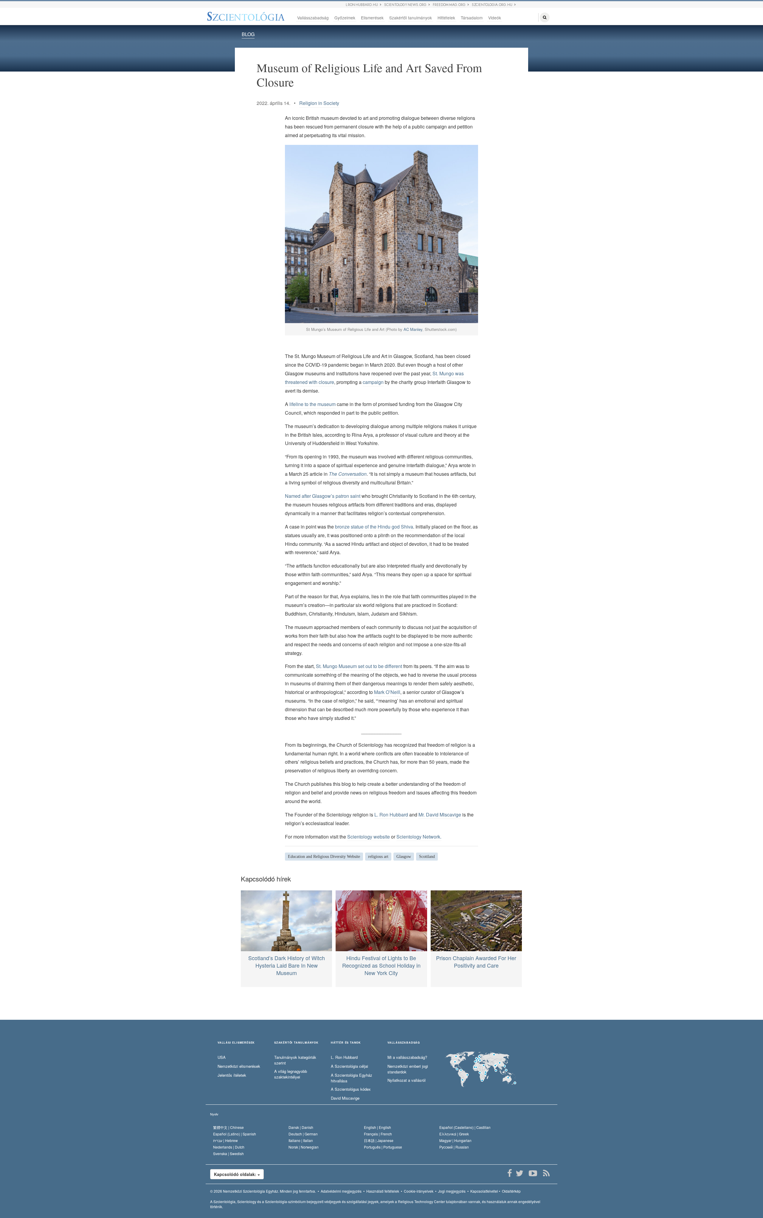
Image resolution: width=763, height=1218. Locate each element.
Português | (383, 1146)
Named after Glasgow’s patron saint (322, 495)
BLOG (248, 34)
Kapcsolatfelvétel (484, 1191)
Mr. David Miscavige (439, 814)
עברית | (225, 1140)
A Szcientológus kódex (351, 1089)
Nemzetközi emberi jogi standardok (407, 1069)
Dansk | (301, 1127)
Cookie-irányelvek (418, 1191)
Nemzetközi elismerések (239, 1066)
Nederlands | (228, 1146)
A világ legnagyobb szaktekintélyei (290, 1074)
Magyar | (455, 1140)
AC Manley (413, 329)
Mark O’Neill (387, 692)
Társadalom (472, 18)
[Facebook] (509, 1173)
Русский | (454, 1146)
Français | (378, 1133)
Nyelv (214, 1114)
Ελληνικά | (454, 1133)
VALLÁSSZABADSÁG (403, 1043)
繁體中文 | (228, 1127)
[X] (519, 1173)
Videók (494, 18)
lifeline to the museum (312, 404)
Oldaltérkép (511, 1191)
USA (222, 1057)
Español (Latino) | (234, 1133)
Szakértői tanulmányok (410, 18)
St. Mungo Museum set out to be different (359, 666)
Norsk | (304, 1146)
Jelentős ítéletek (232, 1075)
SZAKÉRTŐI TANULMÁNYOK (296, 1043)
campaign (373, 382)
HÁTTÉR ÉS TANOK (346, 1043)
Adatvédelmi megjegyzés (341, 1191)
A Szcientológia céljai (349, 1066)
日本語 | (378, 1140)
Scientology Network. (418, 836)
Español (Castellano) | (465, 1127)
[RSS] (546, 1173)
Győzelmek (344, 18)
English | (377, 1127)
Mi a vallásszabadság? (407, 1057)
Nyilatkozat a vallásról (406, 1080)
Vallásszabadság (313, 18)
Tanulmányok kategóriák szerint (295, 1060)
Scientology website (368, 836)
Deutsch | (303, 1133)
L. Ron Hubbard (391, 814)
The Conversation (348, 473)
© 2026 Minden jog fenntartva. (263, 1191)
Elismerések (372, 18)
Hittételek (446, 18)
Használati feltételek (382, 1191)
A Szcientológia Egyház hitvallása (351, 1078)
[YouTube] (533, 1173)
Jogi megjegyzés (452, 1191)
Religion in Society (319, 103)
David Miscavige (345, 1098)
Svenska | (228, 1153)
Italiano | (301, 1140)
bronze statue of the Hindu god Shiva (374, 526)
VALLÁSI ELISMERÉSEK (236, 1043)
